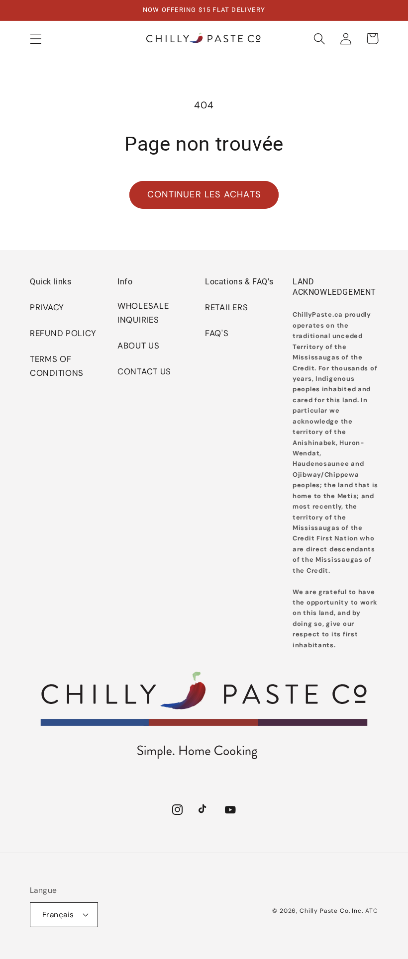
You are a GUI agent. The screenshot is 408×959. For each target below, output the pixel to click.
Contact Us (144, 371)
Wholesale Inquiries (143, 312)
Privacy (47, 307)
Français (58, 915)
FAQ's (217, 333)
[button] (36, 38)
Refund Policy (63, 333)
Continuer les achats (204, 194)
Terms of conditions (57, 365)
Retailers (226, 307)
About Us (138, 345)
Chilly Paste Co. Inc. (331, 911)
